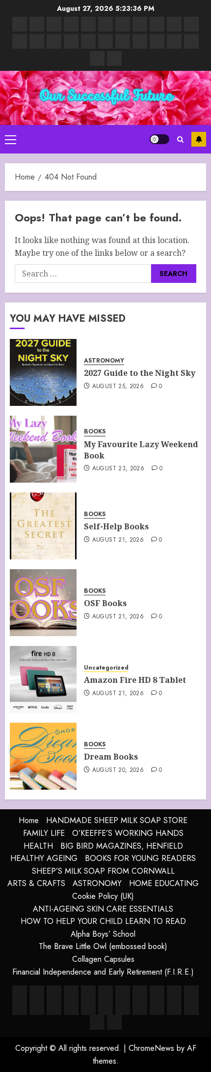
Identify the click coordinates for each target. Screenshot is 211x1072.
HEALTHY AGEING (44, 858)
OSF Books (105, 603)
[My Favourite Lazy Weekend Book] (43, 449)
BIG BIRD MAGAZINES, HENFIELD (121, 846)
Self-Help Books (116, 526)
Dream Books (111, 756)
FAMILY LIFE (44, 833)
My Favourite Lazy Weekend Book (141, 449)
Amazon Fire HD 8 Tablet (135, 679)
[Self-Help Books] (43, 525)
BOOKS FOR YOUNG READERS (140, 858)
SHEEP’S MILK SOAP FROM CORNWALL (103, 871)
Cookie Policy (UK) (103, 896)
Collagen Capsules (103, 959)
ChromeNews (151, 1048)
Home (29, 820)
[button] (10, 139)
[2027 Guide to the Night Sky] (43, 372)
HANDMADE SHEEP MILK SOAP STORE (116, 820)
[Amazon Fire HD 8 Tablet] (43, 679)
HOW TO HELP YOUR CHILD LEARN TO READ (103, 921)
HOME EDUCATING (164, 883)
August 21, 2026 (118, 540)
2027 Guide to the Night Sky (139, 373)
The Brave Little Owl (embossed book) (103, 946)
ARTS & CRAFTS (36, 883)
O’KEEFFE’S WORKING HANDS (128, 833)
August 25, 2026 (118, 387)
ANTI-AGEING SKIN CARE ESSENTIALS (103, 909)
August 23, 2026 (118, 469)
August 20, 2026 (118, 770)
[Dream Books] (43, 756)
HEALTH (38, 846)
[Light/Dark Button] (159, 139)
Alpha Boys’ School (103, 934)
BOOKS (95, 432)
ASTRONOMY (104, 361)
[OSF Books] (43, 602)
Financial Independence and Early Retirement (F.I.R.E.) (103, 972)
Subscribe (198, 139)
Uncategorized (106, 668)
